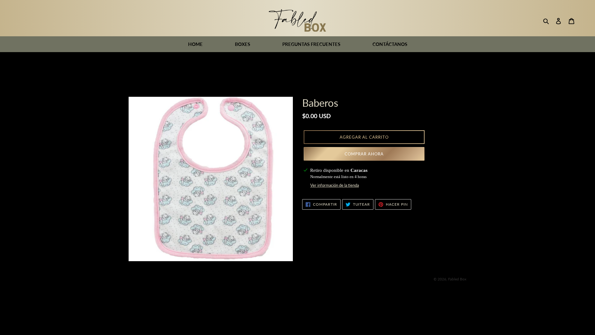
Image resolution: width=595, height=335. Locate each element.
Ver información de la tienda (334, 185)
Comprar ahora (364, 153)
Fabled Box (457, 279)
